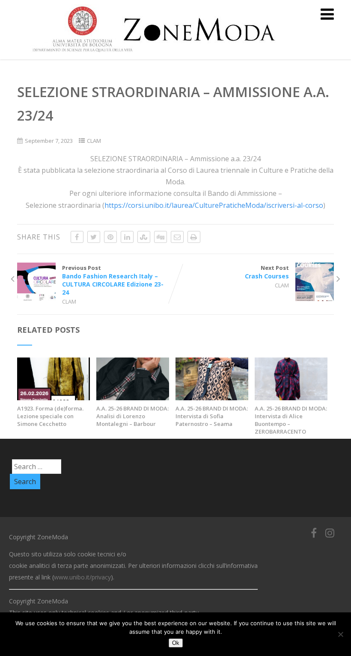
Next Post (267, 272)
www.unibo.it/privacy (82, 577)
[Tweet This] (93, 237)
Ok (175, 643)
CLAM (94, 141)
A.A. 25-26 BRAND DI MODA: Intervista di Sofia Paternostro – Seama (212, 416)
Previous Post (113, 280)
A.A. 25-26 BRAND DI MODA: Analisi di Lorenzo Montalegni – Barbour (132, 416)
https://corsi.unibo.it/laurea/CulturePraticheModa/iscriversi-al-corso (213, 205)
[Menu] (327, 13)
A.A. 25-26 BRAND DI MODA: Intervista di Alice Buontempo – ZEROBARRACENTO (291, 420)
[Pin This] (110, 237)
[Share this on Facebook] (77, 237)
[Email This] (177, 237)
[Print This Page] (193, 237)
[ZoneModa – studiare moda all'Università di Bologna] (159, 54)
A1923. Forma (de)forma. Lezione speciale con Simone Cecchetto (50, 416)
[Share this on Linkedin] (127, 237)
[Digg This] (160, 237)
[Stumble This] (143, 237)
